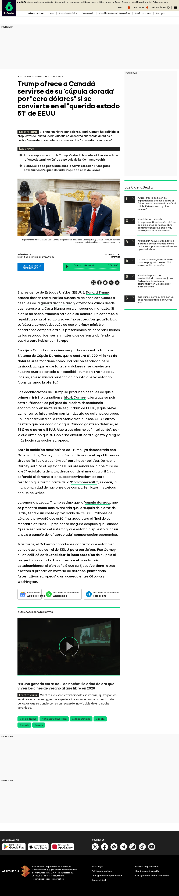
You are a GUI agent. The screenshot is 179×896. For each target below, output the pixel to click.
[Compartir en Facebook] (99, 284)
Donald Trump (97, 292)
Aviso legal (97, 866)
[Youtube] (151, 849)
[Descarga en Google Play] (14, 849)
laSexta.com (24, 254)
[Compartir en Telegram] (111, 284)
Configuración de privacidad (107, 875)
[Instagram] (133, 849)
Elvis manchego (160, 2)
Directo (100, 718)
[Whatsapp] (114, 849)
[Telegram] (123, 849)
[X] (93, 284)
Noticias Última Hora (54, 718)
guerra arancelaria (57, 303)
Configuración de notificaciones (152, 875)
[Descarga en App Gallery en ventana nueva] (62, 849)
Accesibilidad (99, 880)
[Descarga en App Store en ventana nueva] (38, 849)
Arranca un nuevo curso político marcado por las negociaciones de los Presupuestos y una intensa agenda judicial (157, 245)
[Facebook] (104, 849)
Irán (51, 13)
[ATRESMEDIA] (15, 873)
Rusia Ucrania (144, 2)
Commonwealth (84, 482)
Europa (160, 13)
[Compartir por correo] (117, 284)
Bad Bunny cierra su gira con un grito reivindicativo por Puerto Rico (156, 299)
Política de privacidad (147, 866)
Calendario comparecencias (69, 2)
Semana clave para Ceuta (40, 2)
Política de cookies (102, 871)
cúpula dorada (97, 502)
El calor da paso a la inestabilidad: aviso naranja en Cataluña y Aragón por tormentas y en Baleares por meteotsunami (155, 281)
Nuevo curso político (94, 2)
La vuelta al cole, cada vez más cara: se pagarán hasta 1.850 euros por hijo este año (155, 262)
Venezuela (88, 13)
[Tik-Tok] (142, 849)
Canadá (108, 298)
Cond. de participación (147, 871)
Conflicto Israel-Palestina (114, 13)
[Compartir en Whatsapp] (105, 284)
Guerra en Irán (129, 2)
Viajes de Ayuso (113, 2)
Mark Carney (75, 397)
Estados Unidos (68, 13)
